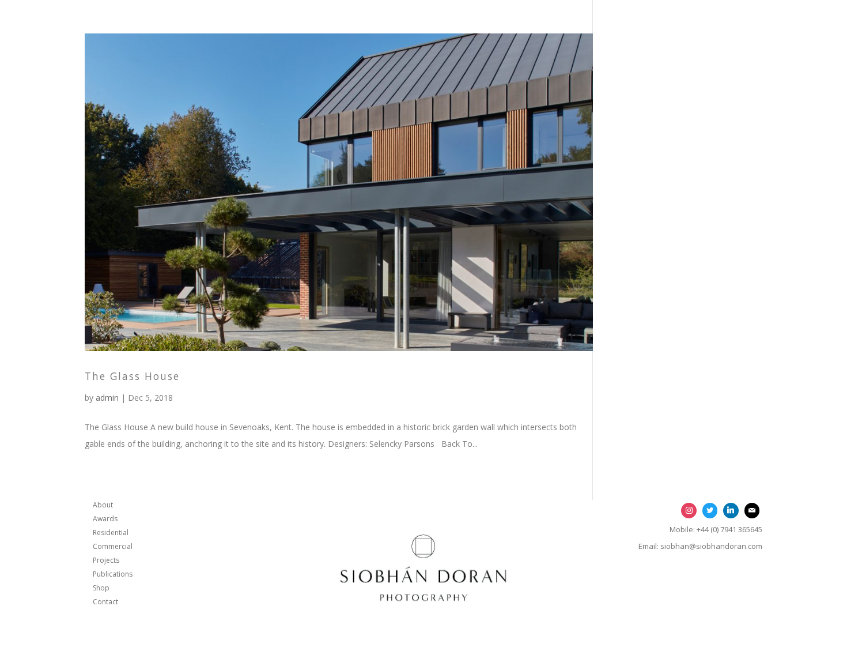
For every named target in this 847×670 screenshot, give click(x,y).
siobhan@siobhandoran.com (711, 546)
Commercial (113, 546)
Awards (105, 519)
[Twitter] (709, 510)
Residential (110, 532)
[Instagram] (688, 510)
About (103, 505)
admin (107, 397)
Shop (101, 588)
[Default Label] (730, 510)
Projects (106, 560)
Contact (105, 602)
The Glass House (132, 376)
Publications (113, 574)
